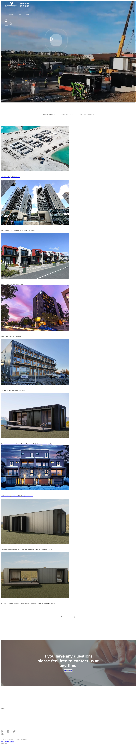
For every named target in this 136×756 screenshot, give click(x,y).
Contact (21, 14)
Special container (67, 114)
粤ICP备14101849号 (7, 742)
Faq (27, 14)
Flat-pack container (86, 114)
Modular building (48, 114)
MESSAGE (68, 670)
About (12, 14)
